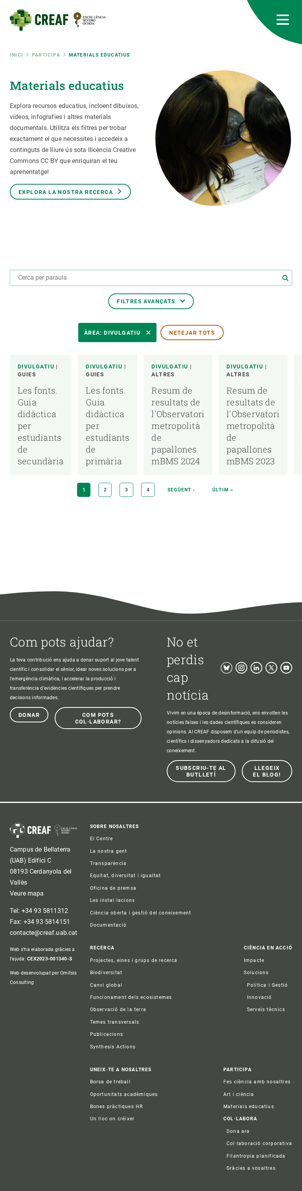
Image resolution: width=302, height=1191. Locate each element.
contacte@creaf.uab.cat (43, 932)
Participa (46, 55)
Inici (16, 55)
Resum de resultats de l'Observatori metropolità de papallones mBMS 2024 (177, 426)
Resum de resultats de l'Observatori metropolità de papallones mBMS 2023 (253, 426)
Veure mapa (27, 893)
